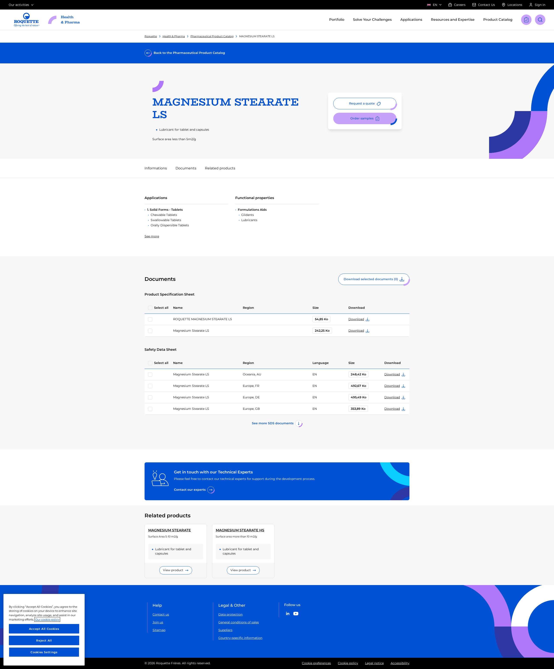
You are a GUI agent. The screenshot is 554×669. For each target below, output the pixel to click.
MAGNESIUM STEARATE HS (240, 530)
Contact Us (486, 5)
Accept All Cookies (44, 628)
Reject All (44, 640)
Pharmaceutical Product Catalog (212, 36)
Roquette (151, 36)
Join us (158, 622)
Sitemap (159, 630)
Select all (161, 308)
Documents (186, 168)
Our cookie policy (47, 619)
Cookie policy (348, 663)
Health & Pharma (174, 36)
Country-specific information (240, 638)
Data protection (230, 614)
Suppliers (225, 630)
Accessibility (400, 663)
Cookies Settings (44, 652)
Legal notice (374, 663)
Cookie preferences (316, 663)
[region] (44, 630)
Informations (156, 168)
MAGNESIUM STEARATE (169, 530)
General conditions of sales (238, 622)
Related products (220, 168)
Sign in (540, 4)
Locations (514, 5)
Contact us (161, 614)
